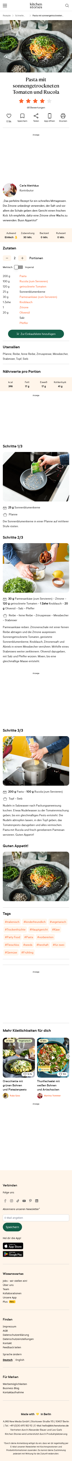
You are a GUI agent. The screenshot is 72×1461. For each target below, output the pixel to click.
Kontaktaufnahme (13, 1392)
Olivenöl (25, 312)
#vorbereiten (45, 937)
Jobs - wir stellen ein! (15, 1280)
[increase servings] (22, 258)
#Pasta (28, 937)
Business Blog (11, 1388)
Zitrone (24, 307)
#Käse (56, 929)
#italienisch (12, 922)
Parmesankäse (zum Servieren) (38, 297)
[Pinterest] (30, 1200)
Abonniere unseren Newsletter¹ (21, 1209)
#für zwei (58, 945)
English (20, 1359)
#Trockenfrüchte (15, 929)
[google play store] (36, 1254)
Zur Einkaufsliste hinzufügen (38, 334)
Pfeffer (24, 323)
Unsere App (10, 1297)
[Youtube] (24, 1200)
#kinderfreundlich (35, 922)
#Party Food (12, 937)
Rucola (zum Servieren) (34, 281)
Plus (8, 1301)
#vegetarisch (58, 922)
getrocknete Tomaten (33, 286)
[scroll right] (69, 1056)
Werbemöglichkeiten (15, 1384)
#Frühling (27, 952)
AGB (5, 1330)
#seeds (27, 945)
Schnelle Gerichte (19, 15)
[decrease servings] (7, 258)
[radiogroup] (36, 101)
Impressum (9, 1326)
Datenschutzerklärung (16, 1334)
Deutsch (8, 1359)
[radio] (21, 101)
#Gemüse (11, 952)
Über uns (8, 1285)
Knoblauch (26, 302)
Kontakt (7, 1343)
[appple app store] (36, 1246)
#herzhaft (43, 945)
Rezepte (7, 15)
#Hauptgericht (39, 929)
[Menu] (5, 5)
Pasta (23, 276)
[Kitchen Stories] (36, 5)
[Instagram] (11, 1200)
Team (6, 1289)
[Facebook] (5, 1200)
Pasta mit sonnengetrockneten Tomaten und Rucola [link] (47, 15)
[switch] (19, 267)
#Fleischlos (12, 945)
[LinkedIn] (36, 1200)
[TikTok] (17, 1200)
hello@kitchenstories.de (55, 1425)
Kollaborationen (12, 1293)
